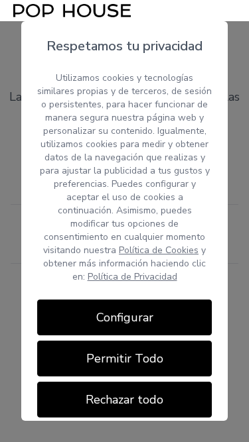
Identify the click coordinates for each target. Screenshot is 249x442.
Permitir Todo (124, 358)
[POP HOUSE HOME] (72, 10)
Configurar (124, 317)
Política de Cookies (159, 250)
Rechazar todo (124, 400)
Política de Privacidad (132, 276)
